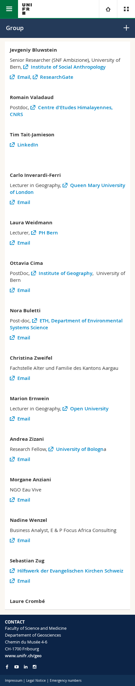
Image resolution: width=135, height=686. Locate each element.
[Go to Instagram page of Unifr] (34, 667)
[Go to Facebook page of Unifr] (7, 667)
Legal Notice (36, 680)
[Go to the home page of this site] (27, 9)
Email (23, 77)
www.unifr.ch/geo (23, 656)
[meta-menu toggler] (126, 9)
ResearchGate (56, 77)
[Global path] (108, 9)
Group (15, 28)
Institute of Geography (65, 273)
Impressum (13, 680)
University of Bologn (80, 449)
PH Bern (48, 232)
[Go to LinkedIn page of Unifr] (26, 667)
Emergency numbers (66, 680)
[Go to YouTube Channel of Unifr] (16, 667)
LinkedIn (27, 144)
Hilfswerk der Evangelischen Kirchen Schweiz (70, 570)
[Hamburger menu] (9, 9)
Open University (89, 408)
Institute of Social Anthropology (68, 66)
